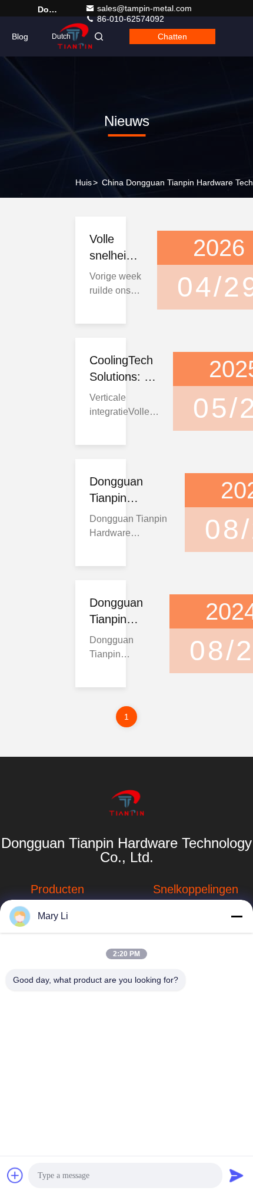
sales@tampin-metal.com (144, 8)
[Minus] (236, 916)
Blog (20, 36)
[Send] (236, 1175)
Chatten (172, 36)
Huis (83, 182)
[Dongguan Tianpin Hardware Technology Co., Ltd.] (126, 803)
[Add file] (15, 1175)
